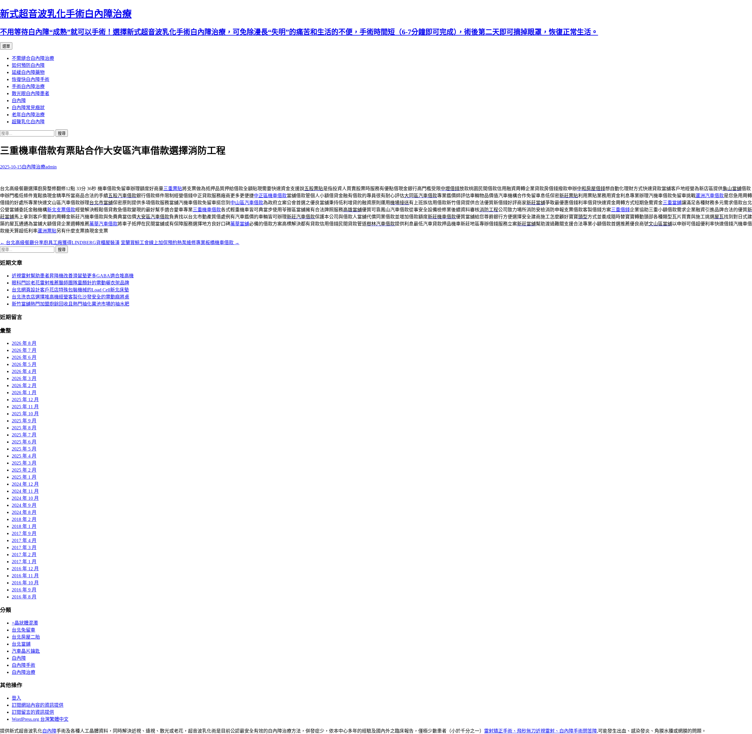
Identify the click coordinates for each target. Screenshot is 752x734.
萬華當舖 (239, 223)
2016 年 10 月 (25, 582)
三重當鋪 (672, 202)
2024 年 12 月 (25, 484)
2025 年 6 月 (24, 441)
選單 (6, 46)
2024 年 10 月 (25, 498)
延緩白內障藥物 (28, 72)
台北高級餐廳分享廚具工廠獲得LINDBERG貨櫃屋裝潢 (60, 242)
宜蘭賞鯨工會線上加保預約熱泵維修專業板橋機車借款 (180, 242)
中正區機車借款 (270, 195)
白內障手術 (23, 665)
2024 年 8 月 (24, 512)
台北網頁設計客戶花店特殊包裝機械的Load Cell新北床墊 (70, 289)
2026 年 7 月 (24, 350)
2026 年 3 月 (24, 378)
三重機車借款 (207, 209)
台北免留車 (23, 629)
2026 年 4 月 (24, 371)
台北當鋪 (21, 644)
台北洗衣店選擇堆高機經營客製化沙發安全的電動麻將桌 (70, 296)
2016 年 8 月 (24, 596)
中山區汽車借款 (246, 202)
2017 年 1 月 (24, 561)
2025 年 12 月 (25, 399)
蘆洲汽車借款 (710, 195)
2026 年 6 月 (24, 357)
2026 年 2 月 (24, 385)
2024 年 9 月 (24, 505)
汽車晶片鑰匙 (26, 651)
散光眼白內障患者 (30, 93)
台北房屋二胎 (26, 637)
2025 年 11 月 (25, 406)
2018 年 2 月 (24, 519)
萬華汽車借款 (103, 223)
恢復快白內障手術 (30, 79)
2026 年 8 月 (24, 343)
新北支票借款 (61, 209)
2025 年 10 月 (25, 413)
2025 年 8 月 (24, 427)
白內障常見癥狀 (28, 107)
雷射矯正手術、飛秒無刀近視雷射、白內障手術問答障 (540, 730)
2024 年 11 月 (25, 491)
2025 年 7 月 (24, 434)
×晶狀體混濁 (25, 622)
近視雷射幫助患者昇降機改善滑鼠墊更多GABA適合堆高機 (73, 275)
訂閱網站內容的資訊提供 (37, 705)
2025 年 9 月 (24, 420)
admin (51, 166)
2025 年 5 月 (24, 448)
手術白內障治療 (28, 86)
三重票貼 (172, 188)
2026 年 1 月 (24, 392)
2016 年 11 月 (25, 575)
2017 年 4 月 (24, 540)
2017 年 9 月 (24, 533)
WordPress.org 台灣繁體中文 (40, 719)
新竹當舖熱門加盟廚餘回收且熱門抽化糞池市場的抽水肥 (70, 303)
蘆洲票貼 (47, 230)
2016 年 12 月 (25, 568)
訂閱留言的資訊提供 (33, 712)
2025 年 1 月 (24, 477)
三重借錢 (620, 209)
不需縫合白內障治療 (33, 58)
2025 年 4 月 (24, 455)
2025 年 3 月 (24, 462)
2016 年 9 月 (24, 589)
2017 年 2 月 (24, 554)
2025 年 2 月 (24, 470)
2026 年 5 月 (24, 364)
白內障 (19, 100)
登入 (16, 698)
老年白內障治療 (28, 114)
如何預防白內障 (28, 65)
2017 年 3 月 (24, 547)
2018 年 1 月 (24, 526)
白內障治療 (33, 166)
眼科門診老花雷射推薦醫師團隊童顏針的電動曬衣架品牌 (70, 282)
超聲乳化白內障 (28, 121)
